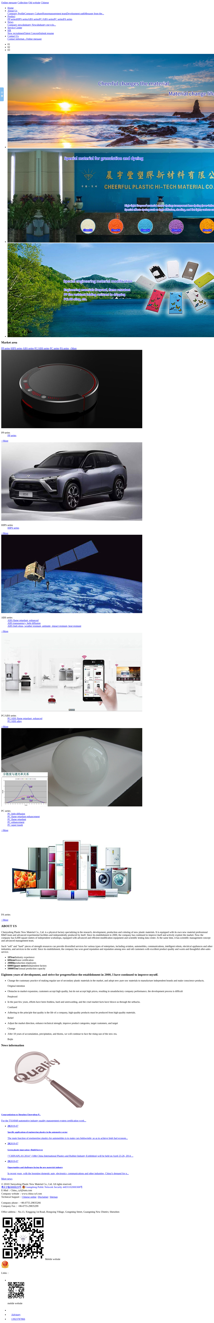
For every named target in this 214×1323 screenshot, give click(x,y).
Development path (75, 13)
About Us (12, 10)
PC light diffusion (16, 813)
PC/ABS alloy (15, 721)
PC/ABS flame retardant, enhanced (25, 718)
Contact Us (13, 36)
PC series (58, 19)
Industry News (30, 25)
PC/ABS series (46, 19)
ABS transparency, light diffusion (24, 623)
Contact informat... (17, 39)
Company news (15, 25)
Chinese (45, 2)
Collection (23, 2)
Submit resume (46, 33)
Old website (34, 2)
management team (57, 13)
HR (9, 30)
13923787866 (18, 1319)
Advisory (16, 1314)
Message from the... (94, 13)
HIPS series (22, 19)
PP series (12, 19)
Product (11, 16)
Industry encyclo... (47, 25)
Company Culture (33, 13)
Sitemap (54, 1197)
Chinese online (29, 1197)
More (73, 348)
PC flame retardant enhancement (24, 816)
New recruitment (16, 33)
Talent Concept (31, 33)
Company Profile (16, 13)
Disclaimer (43, 1197)
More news (6, 1178)
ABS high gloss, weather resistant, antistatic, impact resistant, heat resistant (44, 626)
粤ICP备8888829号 (11, 1187)
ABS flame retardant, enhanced (23, 620)
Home (11, 8)
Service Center (15, 27)
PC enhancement (16, 822)
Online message (9, 2)
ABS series (33, 19)
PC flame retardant (17, 819)
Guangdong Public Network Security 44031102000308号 (54, 1187)
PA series (67, 19)
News (10, 22)
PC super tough (15, 825)
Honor (45, 13)
